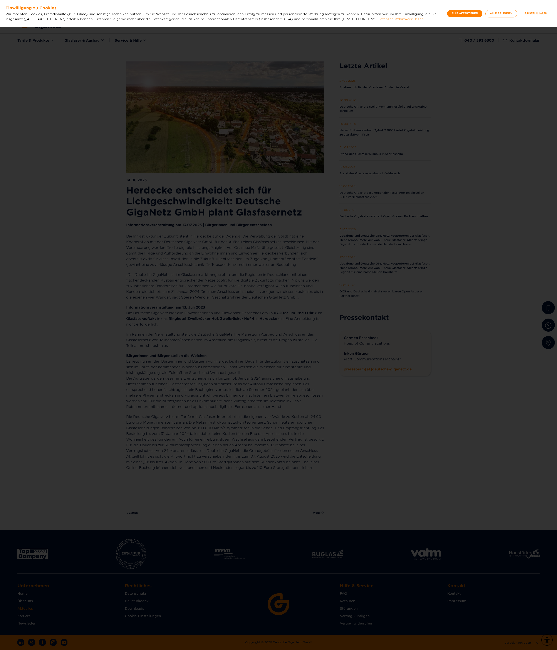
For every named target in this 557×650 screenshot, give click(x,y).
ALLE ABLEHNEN (501, 13)
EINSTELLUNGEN (536, 13)
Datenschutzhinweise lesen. (401, 19)
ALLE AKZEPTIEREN (464, 13)
